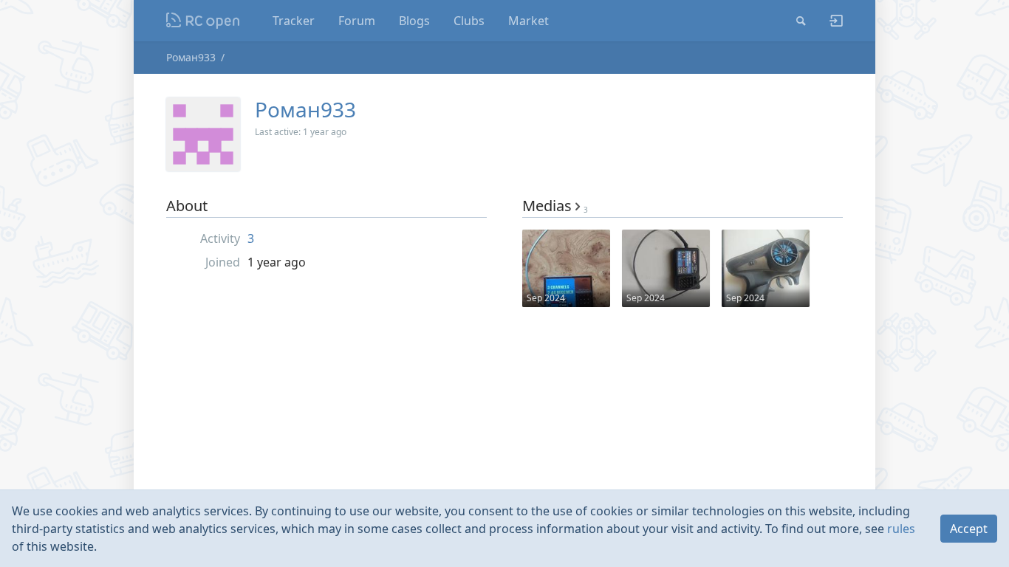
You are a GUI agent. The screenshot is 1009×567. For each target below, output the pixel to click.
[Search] (801, 20)
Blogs (414, 21)
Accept (969, 528)
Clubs (469, 21)
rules (901, 528)
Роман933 (191, 57)
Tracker (294, 21)
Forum (356, 21)
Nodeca (203, 20)
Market (528, 21)
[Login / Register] (830, 20)
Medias (555, 206)
